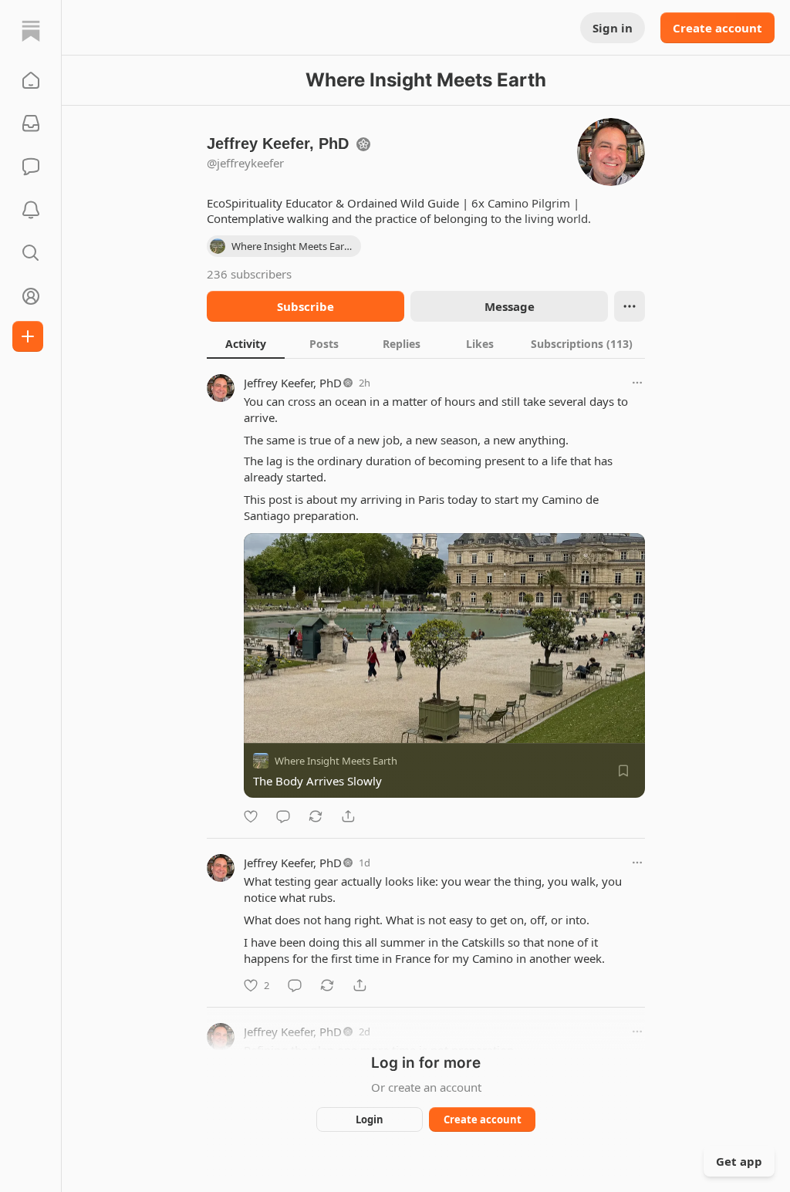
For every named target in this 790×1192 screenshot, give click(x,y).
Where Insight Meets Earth (336, 761)
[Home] (30, 30)
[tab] (246, 343)
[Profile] (30, 296)
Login (369, 1119)
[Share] (348, 816)
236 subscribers (249, 274)
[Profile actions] (629, 306)
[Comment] (283, 816)
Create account (717, 27)
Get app (739, 1161)
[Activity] (30, 209)
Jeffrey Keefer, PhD (293, 382)
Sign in (612, 27)
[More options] (637, 382)
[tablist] (426, 343)
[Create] (27, 336)
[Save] (623, 770)
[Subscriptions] (30, 123)
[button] (30, 80)
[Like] (251, 816)
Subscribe (305, 306)
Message (509, 306)
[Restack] (315, 816)
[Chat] (30, 166)
